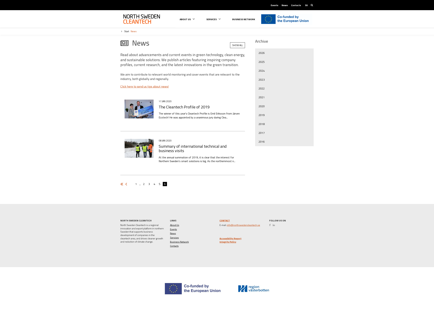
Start (126, 31)
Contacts (296, 5)
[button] (419, 297)
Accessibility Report (230, 238)
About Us (174, 225)
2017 (262, 133)
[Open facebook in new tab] (270, 225)
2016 (262, 142)
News (285, 5)
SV (306, 5)
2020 (262, 106)
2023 (262, 80)
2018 (262, 124)
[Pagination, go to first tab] (127, 184)
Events (274, 5)
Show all (237, 45)
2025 (262, 62)
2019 (262, 115)
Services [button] (211, 19)
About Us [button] (185, 19)
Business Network (243, 19)
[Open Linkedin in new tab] (275, 225)
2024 (262, 71)
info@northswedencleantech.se (243, 225)
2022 (262, 88)
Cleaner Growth (141, 19)
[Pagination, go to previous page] (122, 184)
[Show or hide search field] (312, 5)
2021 (262, 97)
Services (174, 237)
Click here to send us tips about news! (144, 86)
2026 (262, 53)
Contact (225, 220)
